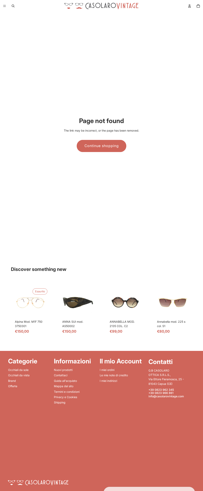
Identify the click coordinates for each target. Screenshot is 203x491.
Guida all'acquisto (65, 380)
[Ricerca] (13, 6)
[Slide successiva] (41, 302)
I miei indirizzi (108, 380)
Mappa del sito (63, 386)
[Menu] (4, 6)
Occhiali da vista (19, 375)
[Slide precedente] (19, 302)
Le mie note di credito (114, 375)
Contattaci (60, 375)
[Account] (189, 6)
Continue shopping (101, 146)
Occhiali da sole (18, 370)
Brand (12, 380)
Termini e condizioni (66, 391)
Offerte (12, 386)
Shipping (59, 402)
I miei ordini (107, 370)
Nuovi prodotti (63, 370)
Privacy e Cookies (65, 397)
